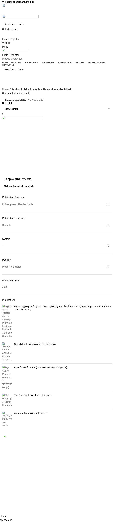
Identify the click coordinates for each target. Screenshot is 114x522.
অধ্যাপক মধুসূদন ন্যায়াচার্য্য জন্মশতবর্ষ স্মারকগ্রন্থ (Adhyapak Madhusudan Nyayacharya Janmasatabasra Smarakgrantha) (62, 308)
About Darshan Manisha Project (91, 451)
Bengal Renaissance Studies (51, 442)
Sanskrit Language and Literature (52, 472)
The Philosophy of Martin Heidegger (33, 395)
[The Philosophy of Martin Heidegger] (7, 400)
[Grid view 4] (10, 103)
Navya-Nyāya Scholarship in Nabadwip (47, 453)
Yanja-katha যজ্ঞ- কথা (17, 179)
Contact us (84, 464)
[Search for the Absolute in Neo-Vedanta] (7, 351)
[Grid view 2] (4, 103)
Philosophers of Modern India (19, 186)
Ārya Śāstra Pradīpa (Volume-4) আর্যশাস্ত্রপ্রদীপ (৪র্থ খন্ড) (40, 367)
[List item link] (19, 480)
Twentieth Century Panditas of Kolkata (50, 496)
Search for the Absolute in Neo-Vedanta (35, 344)
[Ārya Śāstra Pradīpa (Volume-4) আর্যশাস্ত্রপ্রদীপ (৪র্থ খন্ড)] (7, 377)
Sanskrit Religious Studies (50, 487)
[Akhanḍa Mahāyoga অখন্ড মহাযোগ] (7, 419)
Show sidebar (12, 100)
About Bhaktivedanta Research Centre (94, 442)
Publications (84, 458)
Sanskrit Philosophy (50, 480)
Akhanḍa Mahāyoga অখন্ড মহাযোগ (30, 413)
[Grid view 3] (7, 103)
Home (5, 89)
